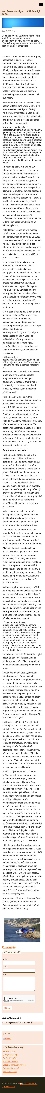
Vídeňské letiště (10, 1072)
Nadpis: (5, 967)
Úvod (3, 31)
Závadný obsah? (30, 1084)
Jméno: (5, 959)
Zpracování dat (8, 1087)
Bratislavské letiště (11, 1068)
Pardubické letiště (10, 1062)
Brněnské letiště (10, 1058)
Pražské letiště (9, 1051)
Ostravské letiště (10, 1055)
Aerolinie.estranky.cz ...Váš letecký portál (21, 12)
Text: (4, 974)
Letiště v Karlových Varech (14, 1065)
